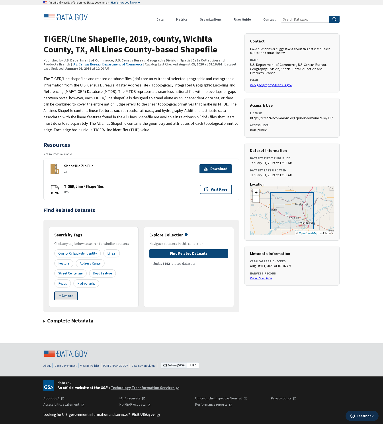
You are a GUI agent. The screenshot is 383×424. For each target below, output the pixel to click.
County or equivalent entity (77, 253)
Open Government (65, 366)
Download (218, 168)
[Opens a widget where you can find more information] (362, 416)
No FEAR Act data (132, 404)
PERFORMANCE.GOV (115, 366)
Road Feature (102, 273)
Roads (62, 283)
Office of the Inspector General (218, 398)
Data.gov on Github (143, 366)
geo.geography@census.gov (271, 85)
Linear (111, 253)
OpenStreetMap (308, 233)
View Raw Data (261, 278)
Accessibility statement (61, 404)
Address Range (90, 263)
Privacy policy (281, 398)
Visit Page (219, 189)
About (47, 366)
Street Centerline (70, 273)
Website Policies (89, 366)
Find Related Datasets (188, 253)
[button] (256, 192)
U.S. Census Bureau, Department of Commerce (108, 64)
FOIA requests (130, 398)
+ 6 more (66, 295)
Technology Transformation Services (143, 387)
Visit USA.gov (143, 414)
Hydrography (86, 283)
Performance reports (211, 404)
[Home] (65, 17)
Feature (63, 263)
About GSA (51, 398)
